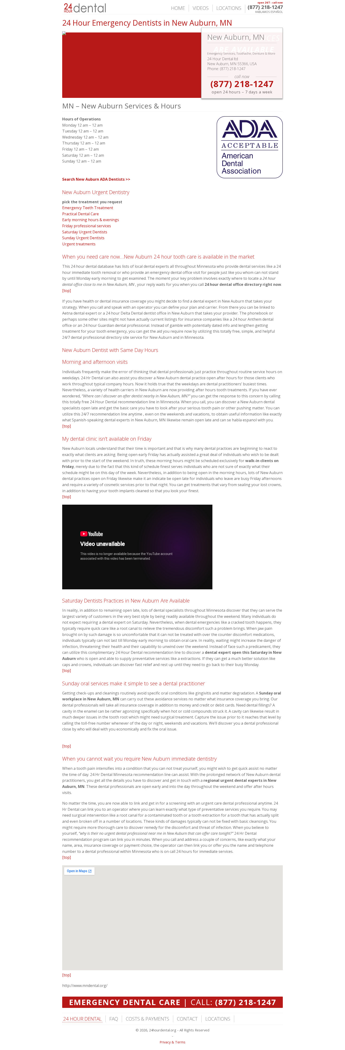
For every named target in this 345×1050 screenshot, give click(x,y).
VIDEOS (201, 8)
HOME (178, 8)
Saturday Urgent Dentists (84, 232)
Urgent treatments (79, 244)
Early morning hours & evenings (90, 219)
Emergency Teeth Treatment (87, 207)
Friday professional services (86, 225)
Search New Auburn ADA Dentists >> (96, 179)
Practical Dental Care (80, 213)
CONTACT (187, 1018)
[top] (66, 290)
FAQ (113, 1018)
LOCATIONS (228, 8)
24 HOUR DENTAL (82, 1018)
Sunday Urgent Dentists (83, 237)
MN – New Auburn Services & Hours (121, 106)
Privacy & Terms (172, 1042)
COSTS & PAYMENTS (147, 1018)
